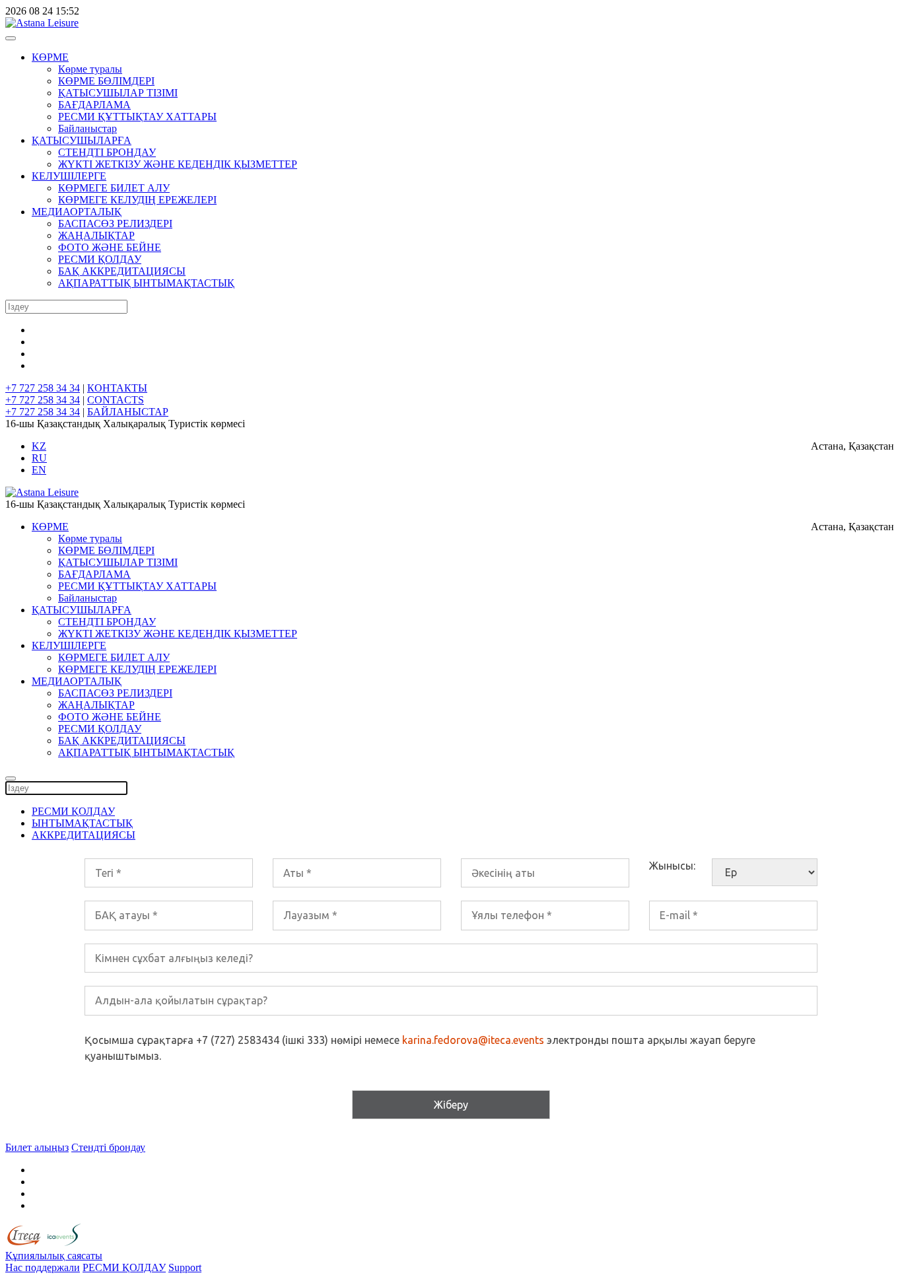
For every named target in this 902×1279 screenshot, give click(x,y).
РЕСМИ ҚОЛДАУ (99, 259)
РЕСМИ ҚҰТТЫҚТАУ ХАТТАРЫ (137, 116)
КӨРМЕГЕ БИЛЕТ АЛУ (114, 187)
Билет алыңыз (37, 1147)
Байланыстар (87, 128)
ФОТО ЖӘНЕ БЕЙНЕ (109, 247)
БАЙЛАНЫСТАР (127, 411)
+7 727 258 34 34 (42, 388)
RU (39, 458)
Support (184, 1267)
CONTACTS (115, 399)
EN (39, 469)
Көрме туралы (90, 69)
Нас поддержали (42, 1267)
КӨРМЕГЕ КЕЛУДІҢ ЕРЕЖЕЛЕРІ (137, 199)
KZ (39, 446)
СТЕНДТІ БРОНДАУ (107, 152)
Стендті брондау (108, 1147)
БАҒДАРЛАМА (94, 104)
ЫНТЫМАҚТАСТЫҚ (82, 823)
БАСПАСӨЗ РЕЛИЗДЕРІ (115, 223)
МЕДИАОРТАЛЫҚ (76, 211)
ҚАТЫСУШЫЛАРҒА (81, 140)
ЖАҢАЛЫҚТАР (96, 235)
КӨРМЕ (50, 57)
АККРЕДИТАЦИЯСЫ (83, 835)
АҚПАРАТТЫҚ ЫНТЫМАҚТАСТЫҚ (146, 283)
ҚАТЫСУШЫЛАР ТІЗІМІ (118, 92)
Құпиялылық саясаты (53, 1255)
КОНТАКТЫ (117, 388)
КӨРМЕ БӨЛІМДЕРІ (106, 80)
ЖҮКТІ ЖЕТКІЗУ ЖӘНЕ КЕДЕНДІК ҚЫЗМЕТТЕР (177, 164)
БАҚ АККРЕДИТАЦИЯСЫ (122, 271)
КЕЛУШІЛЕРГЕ (69, 176)
